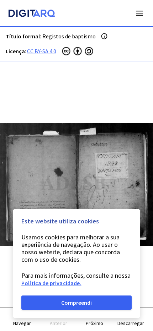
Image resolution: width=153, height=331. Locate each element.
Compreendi (76, 302)
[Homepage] (32, 14)
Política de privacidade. (51, 283)
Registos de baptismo (69, 36)
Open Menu (139, 13)
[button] (22, 319)
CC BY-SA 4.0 (41, 51)
